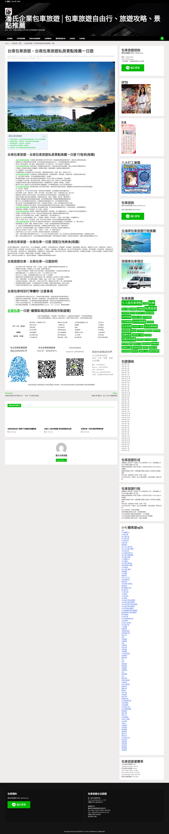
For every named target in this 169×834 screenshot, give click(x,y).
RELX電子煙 (125, 536)
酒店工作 (124, 715)
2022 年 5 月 (125, 366)
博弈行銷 (124, 696)
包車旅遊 (150, 308)
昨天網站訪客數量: (127, 768)
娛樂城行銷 (124, 698)
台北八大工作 (125, 577)
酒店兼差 (124, 664)
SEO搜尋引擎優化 (127, 583)
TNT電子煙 (124, 592)
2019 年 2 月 (125, 434)
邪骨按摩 (124, 711)
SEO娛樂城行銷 (126, 700)
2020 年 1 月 (125, 411)
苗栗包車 (145, 347)
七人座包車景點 (132, 302)
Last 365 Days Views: (128, 774)
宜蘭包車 (126, 334)
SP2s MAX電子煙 (126, 547)
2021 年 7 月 (125, 384)
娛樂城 (123, 690)
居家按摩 (124, 742)
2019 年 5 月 (125, 428)
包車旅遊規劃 (21, 38)
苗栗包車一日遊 (153, 347)
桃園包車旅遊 (146, 343)
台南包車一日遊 (31, 56)
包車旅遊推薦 (125, 313)
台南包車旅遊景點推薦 (22, 160)
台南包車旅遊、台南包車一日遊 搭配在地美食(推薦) (24, 141)
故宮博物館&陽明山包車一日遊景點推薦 (133, 512)
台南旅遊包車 (74, 56)
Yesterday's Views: (127, 766)
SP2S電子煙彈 (125, 557)
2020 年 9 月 (125, 397)
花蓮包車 (155, 344)
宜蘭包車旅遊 (128, 339)
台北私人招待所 (126, 622)
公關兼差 (124, 668)
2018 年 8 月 (125, 446)
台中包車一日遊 (137, 317)
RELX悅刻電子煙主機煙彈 (129, 604)
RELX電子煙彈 (125, 569)
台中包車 (126, 317)
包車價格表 (48, 38)
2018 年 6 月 (125, 450)
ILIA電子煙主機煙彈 (127, 608)
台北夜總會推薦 (126, 709)
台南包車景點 (57, 56)
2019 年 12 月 (125, 413)
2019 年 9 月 (125, 419)
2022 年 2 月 (125, 372)
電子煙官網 (124, 614)
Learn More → (61, 460)
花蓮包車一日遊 (127, 347)
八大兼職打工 (125, 532)
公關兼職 (124, 670)
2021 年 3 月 (125, 391)
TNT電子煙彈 (125, 653)
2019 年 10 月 (125, 417)
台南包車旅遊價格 (48, 56)
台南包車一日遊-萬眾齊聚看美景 (92, 429)
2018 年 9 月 (125, 444)
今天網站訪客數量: (127, 764)
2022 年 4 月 (125, 368)
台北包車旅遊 (150, 326)
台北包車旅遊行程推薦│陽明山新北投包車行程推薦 (136, 516)
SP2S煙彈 (124, 561)
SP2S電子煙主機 (126, 563)
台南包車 (14, 310)
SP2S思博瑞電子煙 (127, 618)
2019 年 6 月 (125, 426)
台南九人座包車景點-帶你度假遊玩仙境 (57, 429)
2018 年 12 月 (125, 438)
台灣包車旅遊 (140, 330)
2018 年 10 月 (125, 442)
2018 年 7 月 (125, 448)
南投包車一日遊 (140, 313)
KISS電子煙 (125, 540)
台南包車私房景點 (66, 56)
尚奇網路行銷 (125, 633)
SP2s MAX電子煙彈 (127, 549)
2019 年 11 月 (125, 415)
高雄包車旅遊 (154, 351)
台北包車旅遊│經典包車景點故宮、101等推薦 (135, 514)
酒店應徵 (124, 666)
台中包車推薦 (126, 322)
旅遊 (131, 343)
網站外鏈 (124, 678)
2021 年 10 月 (125, 380)
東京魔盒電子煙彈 (126, 565)
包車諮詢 (82, 38)
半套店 (123, 723)
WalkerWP (101, 831)
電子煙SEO (124, 590)
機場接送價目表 (60, 38)
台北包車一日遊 (138, 326)
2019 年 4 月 (125, 430)
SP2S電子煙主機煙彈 (127, 606)
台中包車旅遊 (139, 321)
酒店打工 (124, 733)
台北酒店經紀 (125, 579)
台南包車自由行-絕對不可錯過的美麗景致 (22, 429)
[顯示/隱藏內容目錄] (43, 136)
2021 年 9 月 (125, 382)
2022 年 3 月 (125, 370)
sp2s (122, 530)
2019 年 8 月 (125, 421)
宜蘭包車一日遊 (137, 335)
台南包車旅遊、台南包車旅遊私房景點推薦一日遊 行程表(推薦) (27, 139)
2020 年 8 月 (125, 399)
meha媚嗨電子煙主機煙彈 (129, 610)
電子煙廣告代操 (126, 588)
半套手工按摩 (125, 719)
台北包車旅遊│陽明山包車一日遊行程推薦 (134, 518)
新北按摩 (124, 739)
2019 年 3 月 (125, 432)
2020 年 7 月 (125, 401)
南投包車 (132, 313)
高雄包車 (135, 351)
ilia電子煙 (124, 542)
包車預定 (72, 38)
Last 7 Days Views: (127, 770)
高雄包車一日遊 (143, 351)
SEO (122, 659)
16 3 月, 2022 (85, 432)
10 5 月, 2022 (12, 432)
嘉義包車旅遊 (149, 330)
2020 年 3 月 (125, 407)
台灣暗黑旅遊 (125, 631)
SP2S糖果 (124, 620)
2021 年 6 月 (125, 387)
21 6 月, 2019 (22, 56)
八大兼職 (124, 573)
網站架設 (124, 586)
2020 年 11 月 (125, 393)
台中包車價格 (147, 317)
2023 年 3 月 (125, 364)
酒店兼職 (124, 571)
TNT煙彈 (124, 594)
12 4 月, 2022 (49, 432)
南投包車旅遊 (150, 313)
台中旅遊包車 (150, 322)
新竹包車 (154, 339)
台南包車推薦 (39, 56)
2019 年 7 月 (125, 423)
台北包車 (126, 326)
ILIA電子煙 (124, 534)
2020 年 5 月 (125, 405)
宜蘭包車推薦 (148, 335)
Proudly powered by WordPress (74, 831)
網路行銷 (124, 581)
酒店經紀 (124, 575)
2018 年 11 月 (125, 440)
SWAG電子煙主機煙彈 (128, 600)
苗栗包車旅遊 (126, 351)
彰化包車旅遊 (148, 339)
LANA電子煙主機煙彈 (128, 602)
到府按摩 (124, 744)
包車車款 (124, 645)
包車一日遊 (125, 309)
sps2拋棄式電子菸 (127, 553)
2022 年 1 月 (125, 374)
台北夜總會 (124, 703)
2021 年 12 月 (125, 376)
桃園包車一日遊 (137, 343)
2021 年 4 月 (125, 389)
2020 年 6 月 (125, 403)
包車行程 (124, 647)
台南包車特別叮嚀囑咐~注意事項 (19, 145)
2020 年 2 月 (125, 409)
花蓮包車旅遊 (137, 347)
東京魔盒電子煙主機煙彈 (129, 612)
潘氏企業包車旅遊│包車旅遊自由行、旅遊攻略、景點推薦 (83, 22)
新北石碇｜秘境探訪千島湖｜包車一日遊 (133, 475)
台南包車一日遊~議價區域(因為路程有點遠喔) (23, 147)
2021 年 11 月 (125, 378)
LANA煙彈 (124, 567)
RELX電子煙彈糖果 (127, 555)
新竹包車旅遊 (125, 343)
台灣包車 (133, 330)
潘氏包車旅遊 (12, 56)
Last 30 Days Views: (127, 772)
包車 (152, 302)
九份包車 (145, 303)
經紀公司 (124, 635)
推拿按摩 (124, 629)
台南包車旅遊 (102, 56)
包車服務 (10, 38)
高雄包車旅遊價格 (34, 38)
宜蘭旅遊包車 (140, 339)
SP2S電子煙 (125, 538)
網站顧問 (124, 544)
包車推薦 (140, 309)
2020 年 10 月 (125, 395)
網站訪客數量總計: (127, 776)
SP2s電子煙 (125, 551)
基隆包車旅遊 (156, 330)
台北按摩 (124, 721)
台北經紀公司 (125, 737)
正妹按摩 (124, 725)
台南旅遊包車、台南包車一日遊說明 (20, 143)
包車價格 (133, 309)
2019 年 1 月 (125, 436)
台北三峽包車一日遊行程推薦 (130, 510)
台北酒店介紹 (125, 707)
